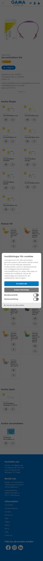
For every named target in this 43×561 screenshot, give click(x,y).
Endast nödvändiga (21, 290)
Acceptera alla (21, 284)
